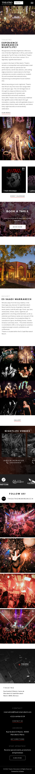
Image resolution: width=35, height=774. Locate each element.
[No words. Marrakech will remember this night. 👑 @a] (17, 626)
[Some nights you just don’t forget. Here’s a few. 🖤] (17, 591)
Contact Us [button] (17, 721)
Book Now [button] (17, 227)
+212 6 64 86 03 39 (17, 716)
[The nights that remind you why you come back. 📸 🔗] (17, 555)
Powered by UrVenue (17, 771)
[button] (32, 3)
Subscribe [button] (17, 758)
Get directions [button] (17, 739)
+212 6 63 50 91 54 (15, 462)
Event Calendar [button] (17, 196)
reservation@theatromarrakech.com (17, 712)
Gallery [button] (17, 420)
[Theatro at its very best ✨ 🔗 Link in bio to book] (17, 520)
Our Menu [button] (6, 112)
